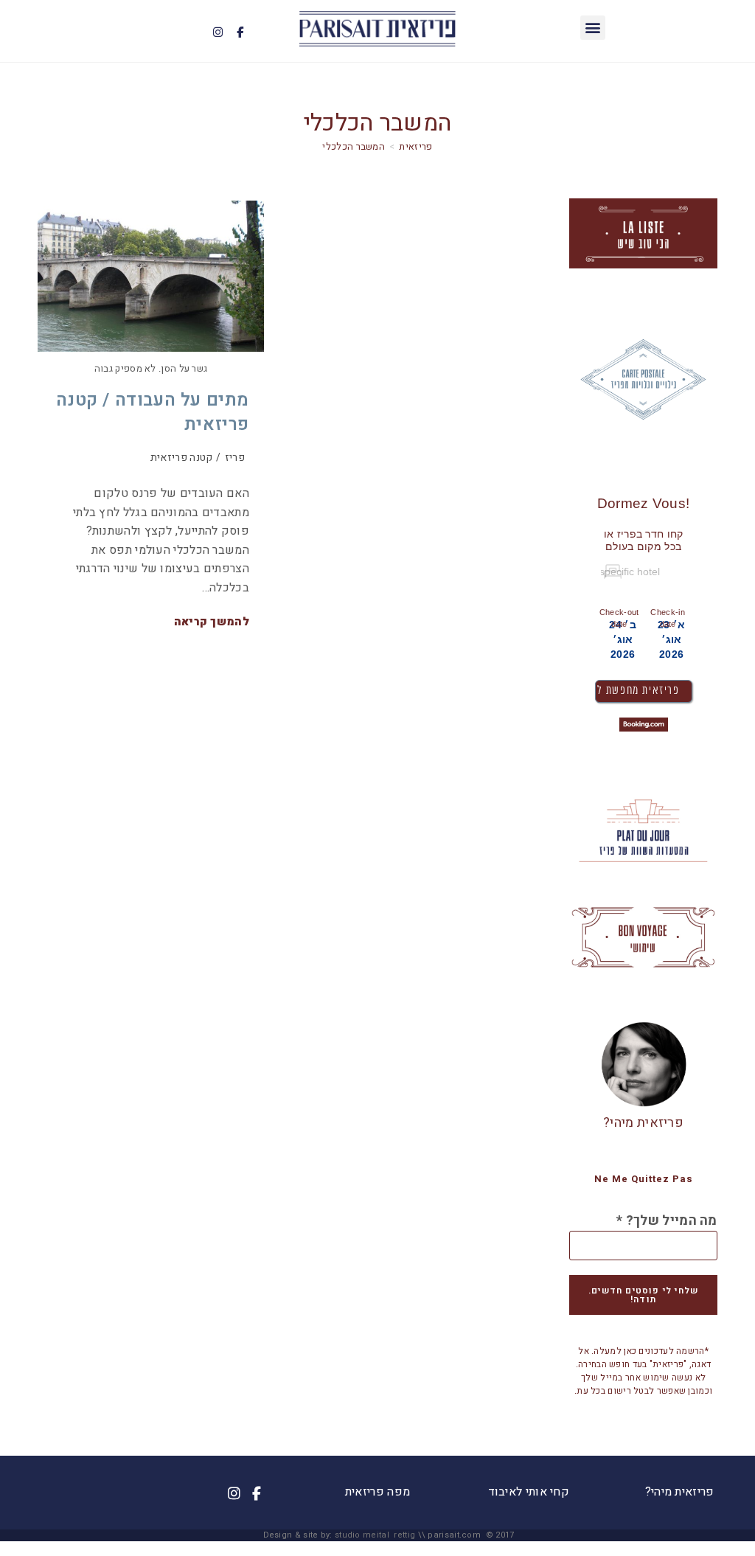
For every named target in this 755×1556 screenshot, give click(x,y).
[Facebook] (240, 32)
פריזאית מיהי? (643, 1123)
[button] (592, 27)
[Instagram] (217, 32)
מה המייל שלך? (666, 1221)
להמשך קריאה (211, 622)
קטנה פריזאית (181, 457)
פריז (235, 457)
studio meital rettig (375, 1535)
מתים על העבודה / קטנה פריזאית (152, 412)
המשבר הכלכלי (353, 146)
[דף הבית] (415, 146)
